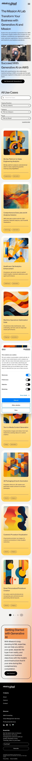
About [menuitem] (5, 697)
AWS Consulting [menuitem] (7, 715)
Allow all (16, 400)
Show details (23, 395)
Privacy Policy (6, 758)
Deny (16, 410)
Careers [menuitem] (5, 700)
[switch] (28, 380)
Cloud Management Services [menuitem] (11, 718)
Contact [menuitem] (5, 703)
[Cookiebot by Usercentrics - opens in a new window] (23, 350)
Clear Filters (26, 122)
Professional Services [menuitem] (9, 722)
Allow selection (16, 405)
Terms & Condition (13, 758)
